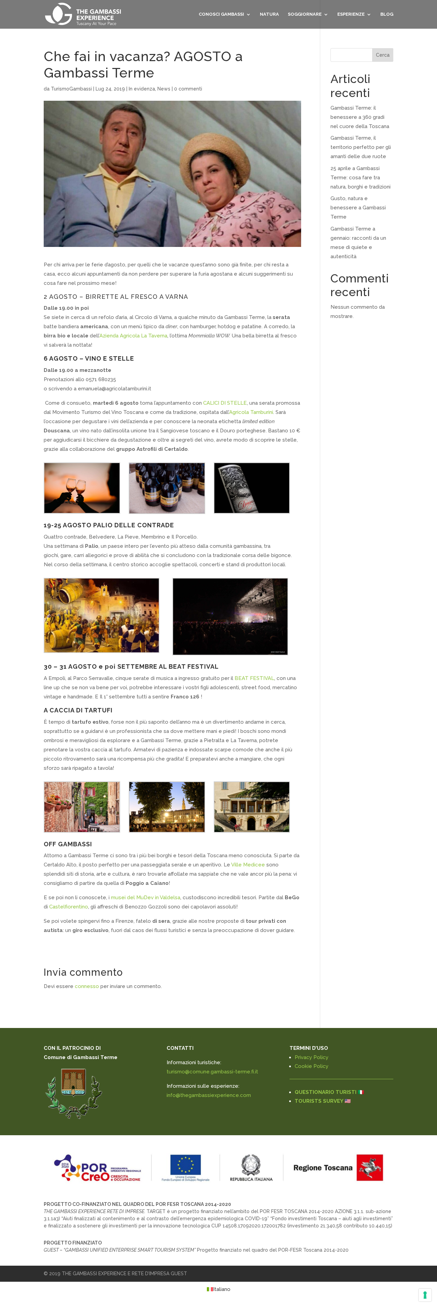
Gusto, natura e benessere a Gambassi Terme (358, 207)
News (163, 89)
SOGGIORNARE (305, 14)
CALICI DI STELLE (225, 403)
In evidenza (142, 89)
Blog (386, 14)
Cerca (383, 55)
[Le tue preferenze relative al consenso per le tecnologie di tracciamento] (425, 1295)
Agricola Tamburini (251, 412)
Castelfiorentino (68, 907)
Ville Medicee (248, 865)
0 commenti (188, 89)
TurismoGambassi (71, 89)
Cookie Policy (311, 1066)
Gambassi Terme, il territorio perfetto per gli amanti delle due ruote (360, 147)
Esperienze (351, 14)
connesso (87, 986)
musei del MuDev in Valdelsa (145, 897)
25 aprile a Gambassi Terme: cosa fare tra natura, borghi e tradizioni (360, 177)
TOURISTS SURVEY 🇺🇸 (323, 1101)
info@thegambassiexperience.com (209, 1095)
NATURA (269, 14)
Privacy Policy (311, 1057)
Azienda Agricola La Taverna (133, 336)
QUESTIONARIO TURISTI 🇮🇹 (329, 1092)
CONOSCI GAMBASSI (221, 14)
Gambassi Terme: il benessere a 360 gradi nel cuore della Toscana (359, 117)
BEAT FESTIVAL (254, 678)
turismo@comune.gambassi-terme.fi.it (212, 1072)
